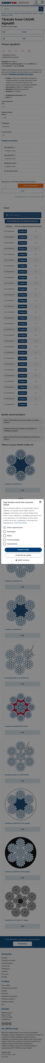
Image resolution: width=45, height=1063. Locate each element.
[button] (22, 560)
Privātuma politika (20, 523)
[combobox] (40, 502)
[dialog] (22, 531)
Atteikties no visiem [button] (23, 555)
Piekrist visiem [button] (23, 550)
